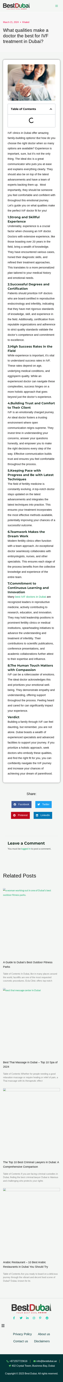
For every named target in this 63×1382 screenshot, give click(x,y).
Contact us (20, 1341)
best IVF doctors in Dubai (30, 596)
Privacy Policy (22, 1334)
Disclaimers (42, 1341)
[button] (51, 109)
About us (44, 1334)
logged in (26, 848)
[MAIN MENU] (56, 6)
